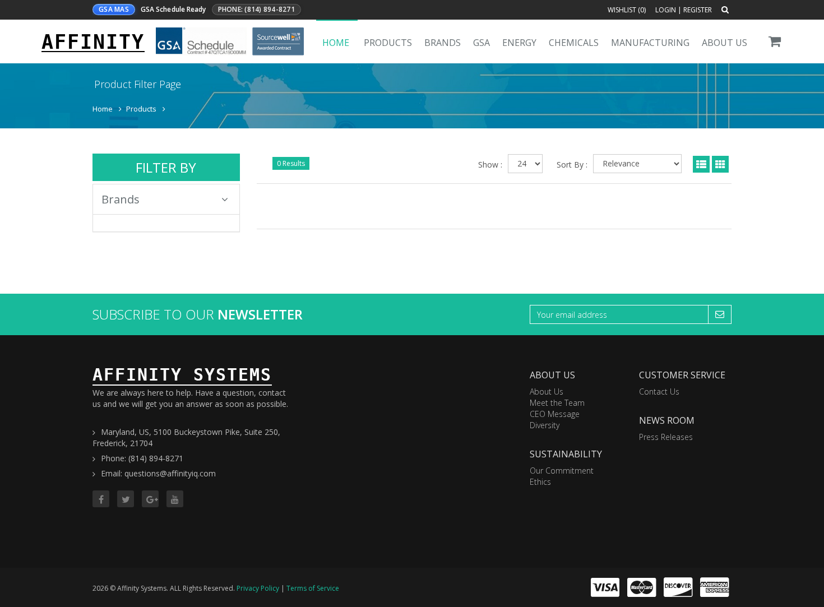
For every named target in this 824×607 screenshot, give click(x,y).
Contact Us (659, 391)
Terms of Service (312, 588)
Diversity (544, 425)
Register (697, 10)
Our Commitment (562, 470)
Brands (442, 42)
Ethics (540, 481)
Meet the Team (557, 402)
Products (388, 42)
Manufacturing (650, 42)
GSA (481, 42)
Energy (519, 42)
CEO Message (555, 414)
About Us (724, 42)
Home (335, 42)
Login (665, 10)
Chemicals (574, 42)
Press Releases (666, 437)
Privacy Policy (258, 588)
